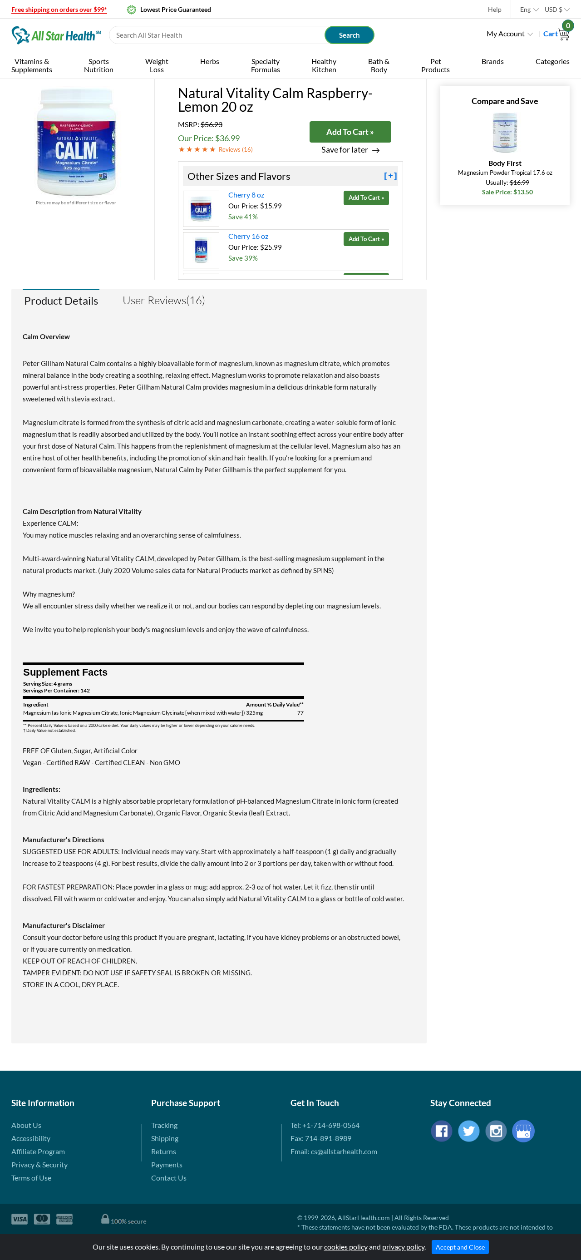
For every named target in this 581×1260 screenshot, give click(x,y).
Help (495, 9)
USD (553, 9)
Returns (163, 1151)
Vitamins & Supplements (31, 65)
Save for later (344, 149)
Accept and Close (460, 1247)
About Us (26, 1125)
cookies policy (346, 1246)
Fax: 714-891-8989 (320, 1138)
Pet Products (435, 65)
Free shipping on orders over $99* (59, 9)
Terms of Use (31, 1177)
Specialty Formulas (265, 65)
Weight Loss (156, 65)
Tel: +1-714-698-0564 (324, 1125)
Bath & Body (378, 65)
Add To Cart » (350, 132)
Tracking (164, 1125)
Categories (553, 61)
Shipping (164, 1138)
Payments (166, 1164)
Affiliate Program (38, 1151)
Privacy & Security (39, 1164)
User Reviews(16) (164, 300)
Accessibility (30, 1138)
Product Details (61, 300)
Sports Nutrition (98, 65)
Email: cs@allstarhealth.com (333, 1151)
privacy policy (403, 1246)
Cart (556, 33)
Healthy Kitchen (323, 65)
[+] (390, 176)
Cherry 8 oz (246, 194)
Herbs (209, 61)
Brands (493, 61)
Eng (525, 9)
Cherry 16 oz (248, 236)
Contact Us (169, 1177)
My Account (506, 33)
